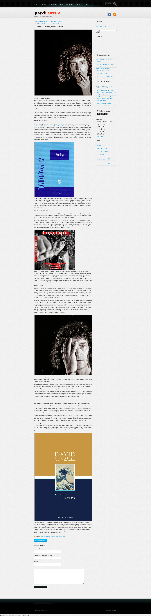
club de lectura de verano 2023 (57, 536)
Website (36, 561)
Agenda (78, 4)
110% (104, 26)
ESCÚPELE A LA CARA (110, 106)
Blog (61, 4)
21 (100, 133)
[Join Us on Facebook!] (109, 14)
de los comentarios (102, 151)
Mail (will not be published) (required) (43, 555)
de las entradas (101, 148)
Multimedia (69, 4)
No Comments (59, 23)
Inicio (35, 4)
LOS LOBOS (110, 103)
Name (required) (38, 549)
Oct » (102, 136)
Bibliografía (53, 4)
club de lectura (45, 536)
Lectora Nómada (100, 103)
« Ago (97, 136)
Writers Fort (99, 106)
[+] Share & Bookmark (40, 540)
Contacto (87, 4)
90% (97, 26)
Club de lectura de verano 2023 (48, 21)
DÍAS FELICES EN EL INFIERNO (105, 76)
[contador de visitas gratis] (102, 115)
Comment (36, 568)
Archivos (98, 121)
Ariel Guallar (99, 97)
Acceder (98, 145)
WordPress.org (100, 154)
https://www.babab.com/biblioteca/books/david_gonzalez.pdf (56, 125)
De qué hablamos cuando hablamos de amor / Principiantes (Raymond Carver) (106, 92)
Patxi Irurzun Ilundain (46, 23)
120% (108, 26)
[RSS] (115, 14)
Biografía (43, 4)
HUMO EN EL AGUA (101, 73)
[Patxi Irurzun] (48, 13)
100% (100, 26)
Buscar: (98, 30)
